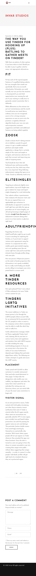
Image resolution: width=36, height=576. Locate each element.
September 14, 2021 (11, 36)
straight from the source (18, 214)
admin (21, 36)
